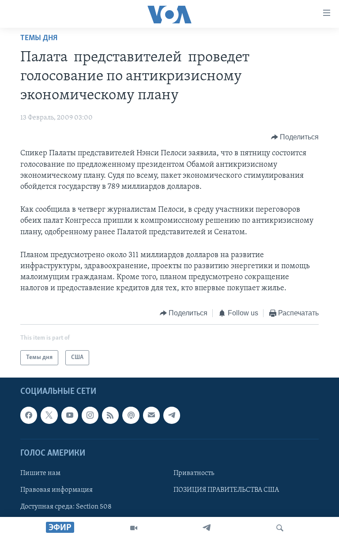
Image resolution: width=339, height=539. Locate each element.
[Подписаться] (151, 415)
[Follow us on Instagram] (90, 415)
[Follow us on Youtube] (69, 415)
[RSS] (110, 415)
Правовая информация (56, 490)
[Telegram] (206, 528)
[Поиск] (280, 528)
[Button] (295, 137)
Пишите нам (40, 473)
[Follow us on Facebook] (28, 415)
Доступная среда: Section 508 (66, 506)
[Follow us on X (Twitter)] (49, 415)
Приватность (193, 473)
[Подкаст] (130, 415)
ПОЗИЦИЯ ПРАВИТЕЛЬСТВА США (226, 490)
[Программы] (134, 528)
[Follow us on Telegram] (171, 415)
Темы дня (38, 38)
